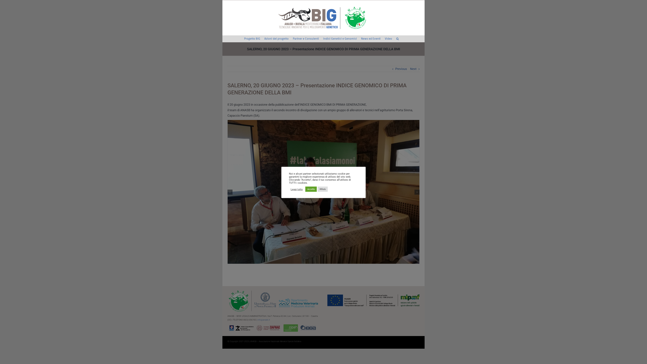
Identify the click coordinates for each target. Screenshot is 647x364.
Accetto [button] (311, 189)
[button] (397, 38)
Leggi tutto (297, 189)
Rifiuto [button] (323, 189)
